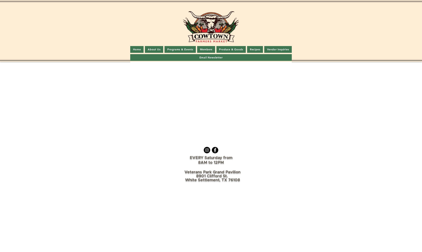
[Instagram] (207, 150)
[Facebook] (215, 150)
